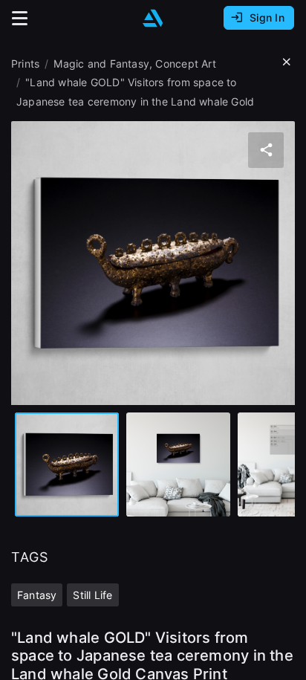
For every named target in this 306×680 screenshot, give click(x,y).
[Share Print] (266, 150)
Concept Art (185, 63)
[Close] (287, 62)
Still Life (92, 595)
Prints (25, 63)
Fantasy (36, 595)
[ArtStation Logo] (153, 18)
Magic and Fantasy (101, 63)
